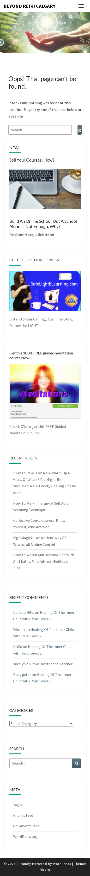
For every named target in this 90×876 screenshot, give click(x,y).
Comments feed (26, 826)
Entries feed (23, 815)
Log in (18, 804)
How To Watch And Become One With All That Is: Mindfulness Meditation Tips (43, 561)
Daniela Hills (23, 612)
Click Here (44, 234)
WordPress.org (25, 836)
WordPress (62, 864)
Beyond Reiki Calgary (29, 6)
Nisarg (45, 869)
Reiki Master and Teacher (51, 663)
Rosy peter (22, 674)
